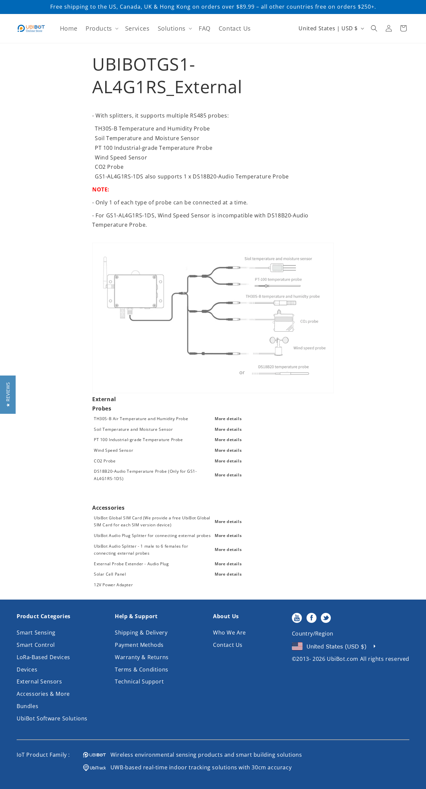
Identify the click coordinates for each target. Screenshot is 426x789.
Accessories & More (43, 693)
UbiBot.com (342, 658)
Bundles (27, 706)
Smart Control (36, 645)
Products (99, 28)
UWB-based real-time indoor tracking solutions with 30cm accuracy (199, 767)
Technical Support (139, 681)
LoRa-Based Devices (43, 657)
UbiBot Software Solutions (52, 718)
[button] (101, 28)
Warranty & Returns (142, 657)
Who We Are (229, 632)
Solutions (172, 28)
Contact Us (228, 645)
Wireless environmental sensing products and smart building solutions (204, 754)
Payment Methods (139, 645)
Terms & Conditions (141, 669)
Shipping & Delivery (141, 632)
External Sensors (39, 681)
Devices (27, 669)
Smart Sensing (36, 632)
